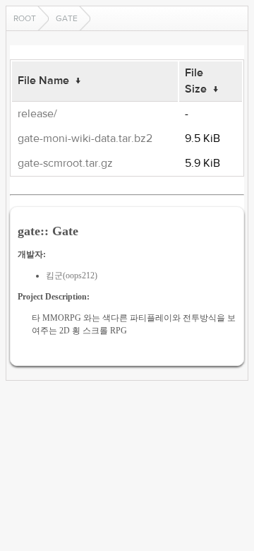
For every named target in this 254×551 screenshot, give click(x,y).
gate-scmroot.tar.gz (65, 163)
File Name (43, 80)
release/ (37, 114)
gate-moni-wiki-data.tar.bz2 (85, 138)
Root (24, 18)
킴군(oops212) (71, 275)
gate (67, 18)
